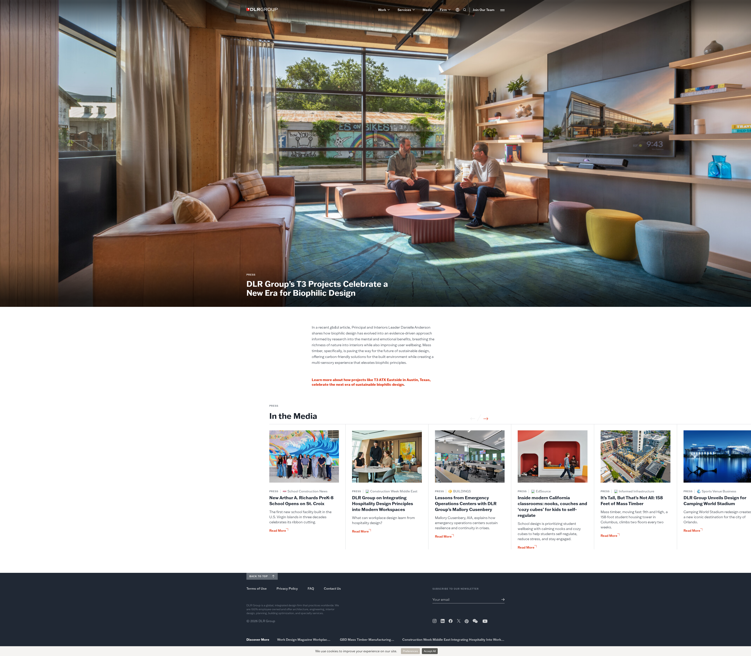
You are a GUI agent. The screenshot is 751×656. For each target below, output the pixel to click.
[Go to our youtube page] (485, 621)
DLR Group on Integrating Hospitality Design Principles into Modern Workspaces (382, 503)
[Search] (464, 10)
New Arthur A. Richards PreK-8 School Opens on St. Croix (301, 500)
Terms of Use (256, 588)
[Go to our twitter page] (459, 621)
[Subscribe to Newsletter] (502, 599)
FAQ (311, 588)
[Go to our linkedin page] (443, 621)
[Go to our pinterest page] (467, 621)
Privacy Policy (287, 588)
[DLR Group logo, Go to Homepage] (262, 9)
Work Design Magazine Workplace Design (304, 640)
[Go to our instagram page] (434, 621)
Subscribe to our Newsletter (455, 588)
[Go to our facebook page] (451, 621)
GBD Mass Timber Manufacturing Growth (367, 640)
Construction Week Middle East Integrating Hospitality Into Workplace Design (453, 640)
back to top (258, 576)
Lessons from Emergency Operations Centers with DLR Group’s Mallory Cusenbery (466, 503)
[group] (304, 489)
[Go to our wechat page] (475, 623)
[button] (384, 10)
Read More (277, 531)
